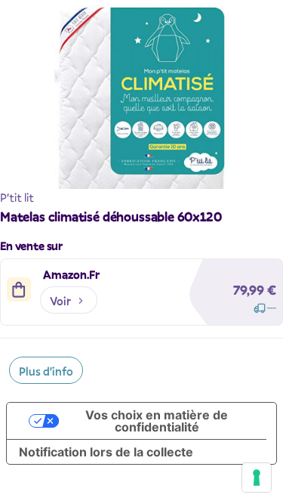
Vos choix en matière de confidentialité (156, 420)
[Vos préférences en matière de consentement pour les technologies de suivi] (256, 477)
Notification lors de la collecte (106, 451)
